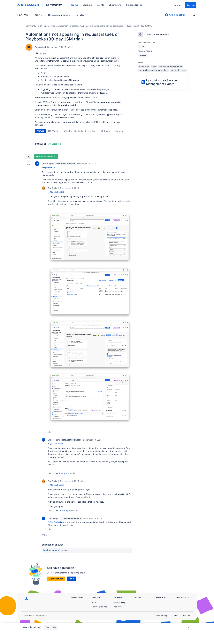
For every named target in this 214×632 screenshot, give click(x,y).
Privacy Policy (161, 615)
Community (54, 4)
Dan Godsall (40, 47)
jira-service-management (171, 66)
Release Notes (134, 4)
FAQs (94, 602)
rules (184, 70)
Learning (87, 4)
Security (186, 615)
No (54, 627)
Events (100, 4)
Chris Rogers (48, 163)
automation (144, 66)
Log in (177, 4)
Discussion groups (58, 14)
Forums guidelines (99, 607)
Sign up (190, 4)
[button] (90, 238)
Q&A (38, 14)
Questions (74, 26)
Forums (74, 4)
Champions (115, 4)
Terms (175, 615)
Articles (80, 14)
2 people (63, 473)
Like (50, 432)
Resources (117, 607)
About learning (119, 602)
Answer (40, 131)
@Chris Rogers (57, 192)
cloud (154, 66)
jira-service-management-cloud (153, 70)
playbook (175, 70)
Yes (47, 627)
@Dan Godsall (50, 167)
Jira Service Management (56, 26)
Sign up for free (56, 578)
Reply (44, 534)
